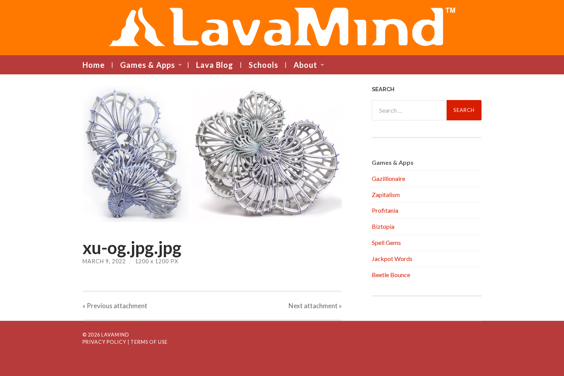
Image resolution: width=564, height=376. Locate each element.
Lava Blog (214, 64)
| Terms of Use (147, 342)
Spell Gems (386, 242)
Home (93, 64)
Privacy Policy (104, 342)
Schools (263, 64)
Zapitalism (386, 194)
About (305, 64)
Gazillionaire (388, 178)
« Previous (114, 306)
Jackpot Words (392, 258)
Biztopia (383, 226)
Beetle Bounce (391, 274)
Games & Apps (147, 64)
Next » (315, 306)
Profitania (385, 210)
